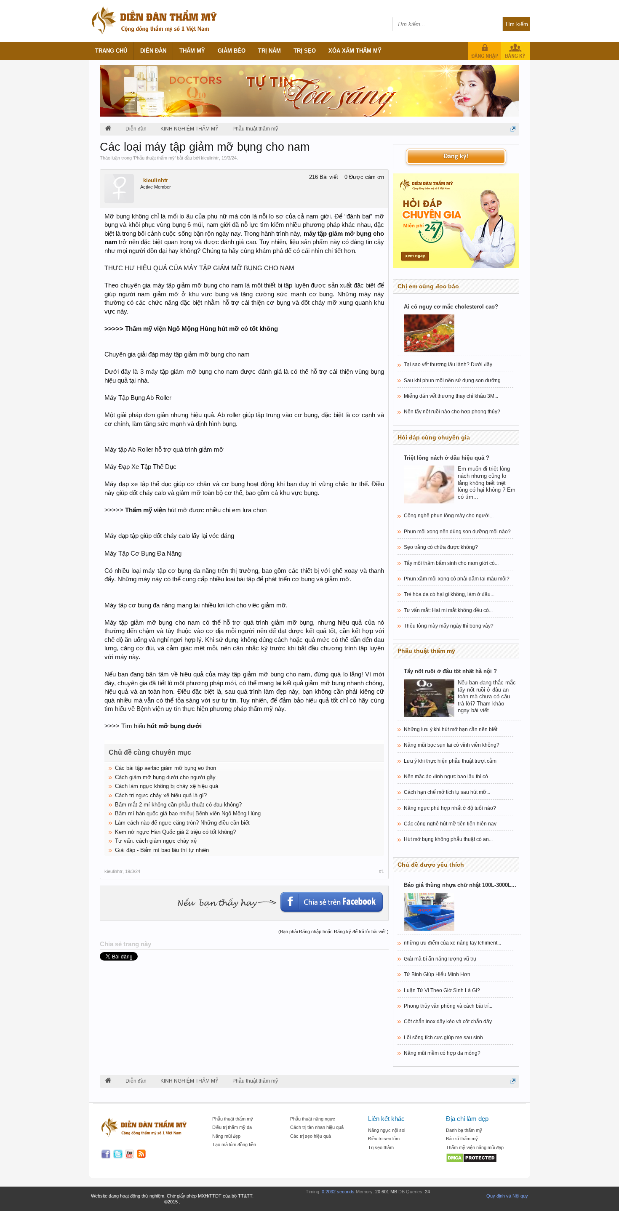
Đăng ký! (456, 156)
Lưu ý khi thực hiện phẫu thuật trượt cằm (450, 761)
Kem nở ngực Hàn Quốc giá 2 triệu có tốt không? (175, 832)
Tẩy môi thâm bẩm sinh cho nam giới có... (451, 563)
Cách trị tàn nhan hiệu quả (317, 1127)
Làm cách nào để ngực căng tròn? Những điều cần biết (182, 823)
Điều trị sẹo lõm (384, 1138)
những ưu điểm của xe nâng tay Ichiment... (452, 943)
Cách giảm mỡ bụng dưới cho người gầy (165, 777)
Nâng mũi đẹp (226, 1136)
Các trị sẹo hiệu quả (310, 1136)
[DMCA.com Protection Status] (480, 1159)
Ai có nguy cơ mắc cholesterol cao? (451, 306)
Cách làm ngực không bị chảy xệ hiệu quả (166, 786)
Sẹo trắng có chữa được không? (441, 547)
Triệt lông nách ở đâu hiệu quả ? (446, 458)
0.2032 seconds (338, 1191)
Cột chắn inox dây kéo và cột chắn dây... (449, 1022)
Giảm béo (231, 51)
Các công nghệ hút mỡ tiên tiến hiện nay (450, 824)
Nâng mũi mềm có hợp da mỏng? (442, 1053)
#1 (381, 871)
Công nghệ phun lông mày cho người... (449, 516)
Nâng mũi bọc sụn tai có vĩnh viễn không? (451, 745)
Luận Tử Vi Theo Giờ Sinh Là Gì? (442, 990)
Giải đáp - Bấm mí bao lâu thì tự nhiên (162, 850)
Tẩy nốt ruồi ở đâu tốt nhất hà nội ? (450, 671)
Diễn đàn (153, 51)
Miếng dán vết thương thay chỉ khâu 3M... (451, 396)
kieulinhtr (210, 157)
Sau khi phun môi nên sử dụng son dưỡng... (454, 380)
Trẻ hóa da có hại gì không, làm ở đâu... (449, 594)
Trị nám (269, 51)
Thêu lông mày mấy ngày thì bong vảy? (449, 626)
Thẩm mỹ (192, 51)
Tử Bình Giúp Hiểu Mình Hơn (437, 974)
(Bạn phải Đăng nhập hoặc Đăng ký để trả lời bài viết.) (333, 931)
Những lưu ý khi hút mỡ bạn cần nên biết (450, 729)
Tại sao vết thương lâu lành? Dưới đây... (450, 364)
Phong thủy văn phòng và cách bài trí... (448, 1006)
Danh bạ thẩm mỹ (464, 1130)
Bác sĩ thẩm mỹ (462, 1138)
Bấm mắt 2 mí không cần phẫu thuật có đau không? (178, 804)
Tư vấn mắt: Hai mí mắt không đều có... (448, 610)
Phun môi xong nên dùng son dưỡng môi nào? (457, 532)
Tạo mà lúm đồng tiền (234, 1144)
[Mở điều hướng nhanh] (513, 129)
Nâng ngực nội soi (386, 1130)
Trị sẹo (304, 51)
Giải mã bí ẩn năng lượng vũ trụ (440, 959)
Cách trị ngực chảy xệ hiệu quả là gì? (161, 795)
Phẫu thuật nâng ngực (312, 1118)
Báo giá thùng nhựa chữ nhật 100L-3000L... (460, 885)
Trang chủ (111, 51)
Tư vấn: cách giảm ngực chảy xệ (156, 841)
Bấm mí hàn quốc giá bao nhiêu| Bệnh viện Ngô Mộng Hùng (188, 813)
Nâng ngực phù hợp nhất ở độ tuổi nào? (450, 808)
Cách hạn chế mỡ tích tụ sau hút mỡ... (447, 792)
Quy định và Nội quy (507, 1195)
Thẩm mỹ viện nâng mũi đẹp (475, 1147)
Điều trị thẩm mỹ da (232, 1127)
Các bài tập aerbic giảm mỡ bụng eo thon (165, 768)
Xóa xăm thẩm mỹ (355, 51)
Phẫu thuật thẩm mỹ (154, 157)
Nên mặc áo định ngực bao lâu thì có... (448, 777)
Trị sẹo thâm (381, 1147)
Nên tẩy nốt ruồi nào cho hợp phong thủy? (452, 412)
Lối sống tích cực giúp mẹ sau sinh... (445, 1038)
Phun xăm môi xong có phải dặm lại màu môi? (457, 579)
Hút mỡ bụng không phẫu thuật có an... (448, 839)
